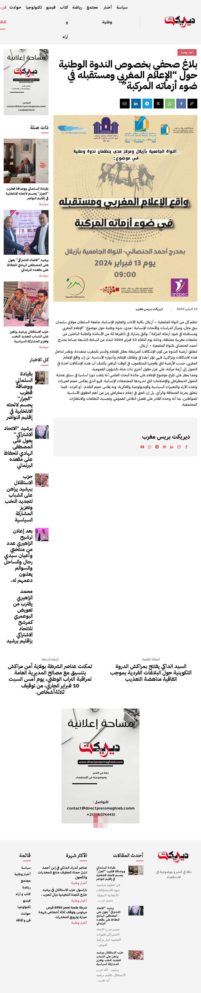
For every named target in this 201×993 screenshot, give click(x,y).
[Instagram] (179, 447)
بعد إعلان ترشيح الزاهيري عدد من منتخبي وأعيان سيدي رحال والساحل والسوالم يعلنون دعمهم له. (18, 555)
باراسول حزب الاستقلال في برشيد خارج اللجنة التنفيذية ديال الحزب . (64, 892)
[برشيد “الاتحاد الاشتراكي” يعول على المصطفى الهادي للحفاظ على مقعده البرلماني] (26, 232)
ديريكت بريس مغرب (149, 309)
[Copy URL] (192, 103)
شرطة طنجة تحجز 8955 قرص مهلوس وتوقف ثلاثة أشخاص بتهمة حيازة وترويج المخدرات (62, 912)
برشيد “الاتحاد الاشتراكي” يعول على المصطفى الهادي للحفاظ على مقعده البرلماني (28, 264)
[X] (158, 103)
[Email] (125, 103)
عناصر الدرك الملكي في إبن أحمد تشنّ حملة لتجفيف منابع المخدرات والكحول (62, 872)
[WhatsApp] (170, 103)
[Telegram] (147, 103)
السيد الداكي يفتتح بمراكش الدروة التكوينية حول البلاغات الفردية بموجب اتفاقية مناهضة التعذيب (151, 673)
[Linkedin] (136, 103)
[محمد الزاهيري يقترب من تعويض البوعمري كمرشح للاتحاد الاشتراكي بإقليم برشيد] (42, 595)
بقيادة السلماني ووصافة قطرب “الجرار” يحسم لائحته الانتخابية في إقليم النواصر (27, 193)
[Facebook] (181, 103)
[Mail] (164, 447)
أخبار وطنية (187, 52)
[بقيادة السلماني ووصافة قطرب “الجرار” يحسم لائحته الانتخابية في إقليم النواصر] (26, 161)
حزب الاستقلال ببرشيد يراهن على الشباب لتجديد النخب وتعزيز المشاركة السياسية (29, 336)
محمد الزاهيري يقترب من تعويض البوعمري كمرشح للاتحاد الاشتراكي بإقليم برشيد (19, 616)
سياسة (44, 204)
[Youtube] (142, 447)
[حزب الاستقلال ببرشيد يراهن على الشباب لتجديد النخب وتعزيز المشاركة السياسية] (26, 304)
